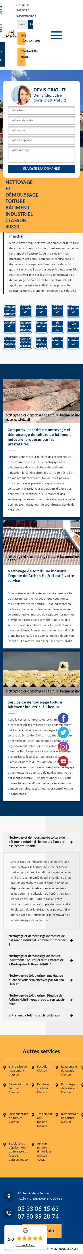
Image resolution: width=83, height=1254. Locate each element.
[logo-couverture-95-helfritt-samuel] (11, 34)
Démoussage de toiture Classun (69, 1118)
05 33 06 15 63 (38, 1209)
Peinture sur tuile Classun (43, 1088)
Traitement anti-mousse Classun (44, 1120)
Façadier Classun (43, 1068)
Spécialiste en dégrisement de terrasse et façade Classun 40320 (18, 1152)
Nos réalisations (23, 38)
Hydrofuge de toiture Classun (68, 1088)
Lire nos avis (26, 1245)
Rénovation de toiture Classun (18, 1088)
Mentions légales (64, 1249)
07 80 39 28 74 (38, 1217)
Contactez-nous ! (23, 57)
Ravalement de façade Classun (69, 1070)
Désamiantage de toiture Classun (18, 1118)
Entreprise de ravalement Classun (18, 1070)
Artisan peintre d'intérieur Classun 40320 (44, 1152)
